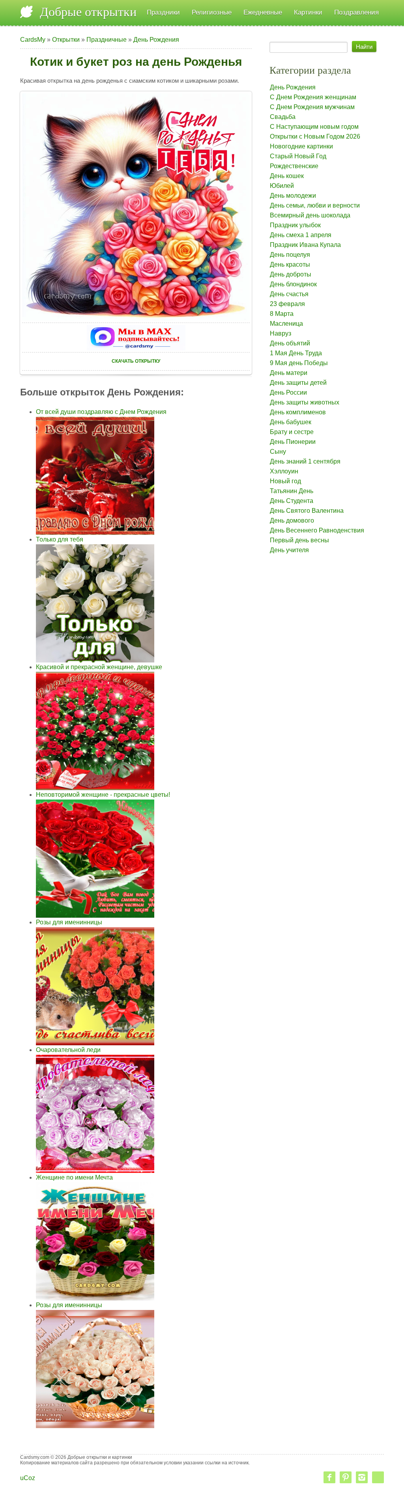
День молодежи (293, 195)
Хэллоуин (284, 471)
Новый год (285, 481)
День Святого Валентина (307, 510)
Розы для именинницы (69, 922)
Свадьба (283, 116)
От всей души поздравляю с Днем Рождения (101, 411)
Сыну (278, 451)
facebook (329, 1477)
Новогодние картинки (301, 146)
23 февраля (287, 304)
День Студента (291, 500)
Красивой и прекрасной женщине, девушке (99, 667)
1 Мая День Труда (296, 353)
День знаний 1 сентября (305, 461)
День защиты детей (298, 382)
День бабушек (290, 422)
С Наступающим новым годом (314, 126)
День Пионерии (293, 441)
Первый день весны (299, 540)
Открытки (66, 39)
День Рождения (156, 39)
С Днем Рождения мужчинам (312, 107)
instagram (362, 1477)
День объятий (290, 343)
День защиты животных (304, 402)
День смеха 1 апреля (300, 235)
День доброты (290, 274)
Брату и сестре (292, 432)
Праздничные (106, 39)
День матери (288, 372)
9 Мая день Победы (299, 363)
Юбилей (282, 185)
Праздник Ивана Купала (305, 244)
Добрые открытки (88, 12)
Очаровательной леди (68, 1049)
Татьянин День (291, 491)
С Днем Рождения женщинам (313, 97)
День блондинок (293, 284)
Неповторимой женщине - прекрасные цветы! (103, 794)
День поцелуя (290, 254)
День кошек (287, 176)
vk (378, 1477)
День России (288, 392)
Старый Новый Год (298, 156)
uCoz (27, 1478)
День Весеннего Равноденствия (317, 530)
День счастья (289, 294)
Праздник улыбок (295, 225)
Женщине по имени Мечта (74, 1177)
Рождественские (294, 166)
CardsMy (32, 39)
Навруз (280, 333)
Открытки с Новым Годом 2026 (315, 136)
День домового (292, 520)
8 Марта (282, 313)
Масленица (286, 323)
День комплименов (298, 412)
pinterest (346, 1477)
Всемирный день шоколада (310, 215)
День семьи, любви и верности (315, 205)
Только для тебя (59, 539)
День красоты (290, 264)
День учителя (289, 550)
